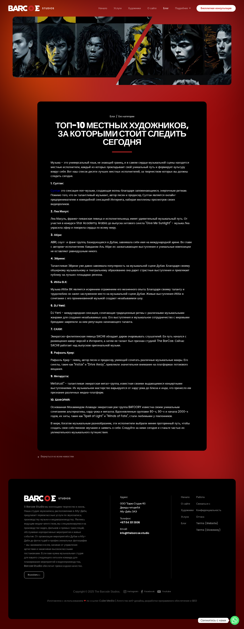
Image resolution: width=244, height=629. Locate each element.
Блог (165, 8)
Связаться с (203, 503)
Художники (134, 8)
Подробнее (181, 8)
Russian (33, 574)
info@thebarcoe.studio (134, 533)
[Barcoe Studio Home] (31, 8)
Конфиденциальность (208, 510)
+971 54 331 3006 (130, 522)
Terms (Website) (207, 523)
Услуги (118, 8)
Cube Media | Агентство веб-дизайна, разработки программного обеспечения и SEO (148, 600)
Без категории (126, 116)
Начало (102, 8)
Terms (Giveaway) (208, 530)
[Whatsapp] (234, 620)
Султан (55, 191)
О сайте (152, 8)
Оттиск (200, 517)
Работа (200, 497)
